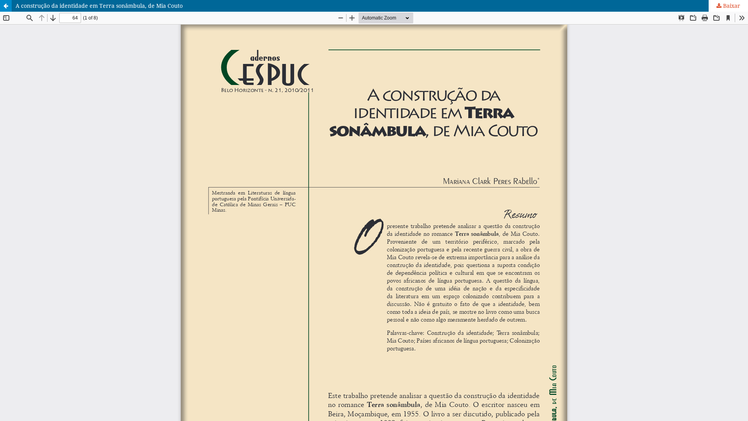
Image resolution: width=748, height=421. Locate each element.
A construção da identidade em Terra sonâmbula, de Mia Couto (99, 5)
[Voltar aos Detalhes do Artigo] (6, 6)
